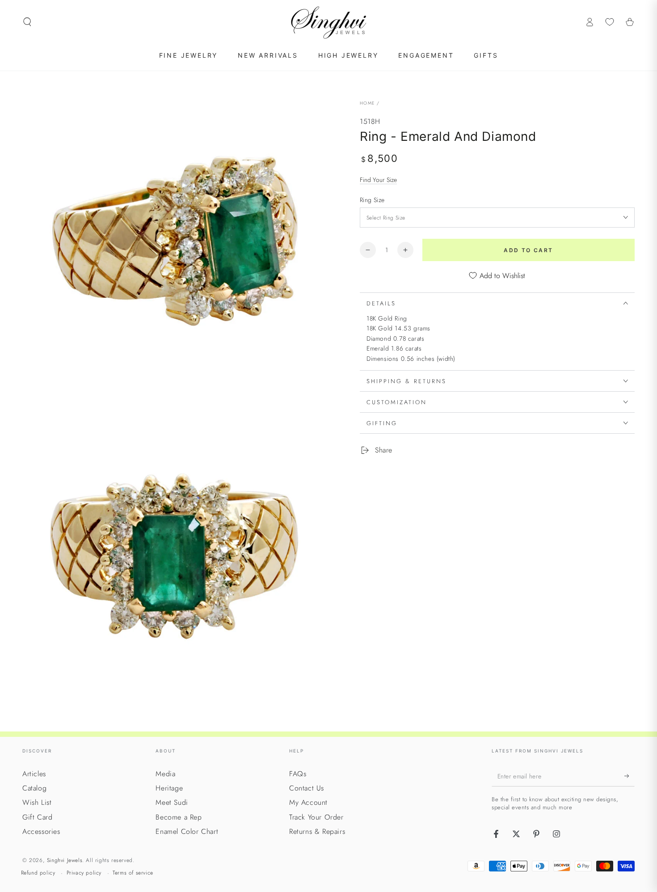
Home (367, 103)
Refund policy (38, 873)
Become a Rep (179, 817)
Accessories (41, 831)
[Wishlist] (610, 22)
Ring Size (372, 199)
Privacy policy (84, 873)
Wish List (36, 802)
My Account (308, 802)
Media (165, 774)
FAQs (297, 774)
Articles (34, 774)
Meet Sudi (172, 802)
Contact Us (306, 788)
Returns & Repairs (317, 831)
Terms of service (133, 873)
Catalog (34, 788)
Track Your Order (316, 817)
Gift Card (37, 817)
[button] (27, 22)
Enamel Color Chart (187, 831)
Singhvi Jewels (64, 860)
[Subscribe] (629, 776)
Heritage (169, 788)
